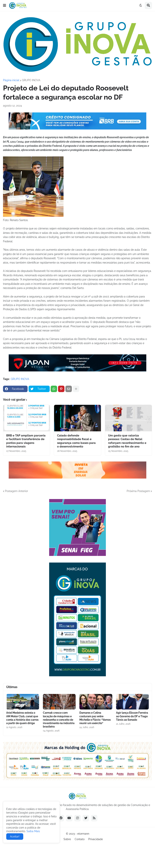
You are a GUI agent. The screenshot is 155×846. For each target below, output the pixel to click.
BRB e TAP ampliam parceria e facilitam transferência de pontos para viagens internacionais (26, 441)
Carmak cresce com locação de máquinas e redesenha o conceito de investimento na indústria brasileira (58, 719)
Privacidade (95, 839)
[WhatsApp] (54, 389)
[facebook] (61, 818)
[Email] (68, 389)
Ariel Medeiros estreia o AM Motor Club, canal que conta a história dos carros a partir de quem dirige (22, 718)
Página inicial (11, 80)
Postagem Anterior (16, 491)
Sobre (67, 839)
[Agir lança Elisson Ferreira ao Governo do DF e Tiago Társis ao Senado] (132, 701)
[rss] (94, 818)
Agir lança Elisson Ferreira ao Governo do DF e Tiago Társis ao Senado (132, 716)
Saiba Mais (33, 831)
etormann (83, 833)
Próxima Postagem (138, 491)
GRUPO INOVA (31, 80)
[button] (4, 5)
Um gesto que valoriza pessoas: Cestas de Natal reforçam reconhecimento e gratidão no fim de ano (127, 441)
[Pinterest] (61, 389)
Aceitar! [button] (14, 836)
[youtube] (69, 818)
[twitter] (86, 818)
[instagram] (77, 818)
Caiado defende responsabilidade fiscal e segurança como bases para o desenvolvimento (76, 441)
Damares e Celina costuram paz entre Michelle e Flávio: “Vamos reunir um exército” (95, 718)
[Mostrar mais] (76, 389)
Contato (79, 839)
